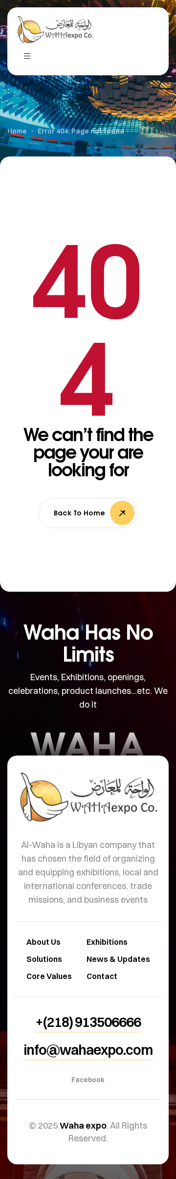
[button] (88, 1022)
